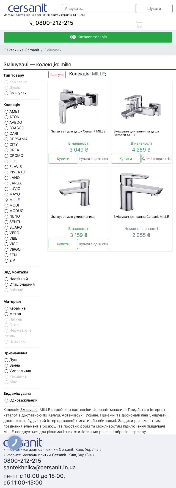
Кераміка (17, 308)
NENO (14, 216)
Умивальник (19, 370)
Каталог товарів (92, 36)
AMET (14, 111)
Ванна (14, 365)
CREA (13, 150)
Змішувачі (29, 409)
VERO (13, 232)
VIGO (13, 243)
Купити (63, 158)
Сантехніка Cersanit (21, 50)
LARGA (15, 183)
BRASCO (16, 128)
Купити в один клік (93, 159)
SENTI (14, 221)
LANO (14, 177)
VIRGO (14, 249)
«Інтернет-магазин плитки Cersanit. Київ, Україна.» (49, 455)
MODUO (16, 210)
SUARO (15, 227)
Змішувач (17, 93)
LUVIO (14, 188)
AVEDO (15, 122)
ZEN (12, 255)
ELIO (12, 161)
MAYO (14, 194)
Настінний (18, 278)
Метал (14, 313)
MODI (13, 205)
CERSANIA (18, 139)
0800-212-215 (53, 23)
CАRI (13, 133)
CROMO (15, 155)
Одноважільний (23, 400)
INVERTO (16, 172)
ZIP (11, 260)
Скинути (56, 75)
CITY (13, 144)
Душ (12, 359)
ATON (13, 117)
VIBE (12, 238)
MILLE (14, 199)
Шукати (154, 8)
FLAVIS (15, 166)
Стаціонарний (21, 284)
